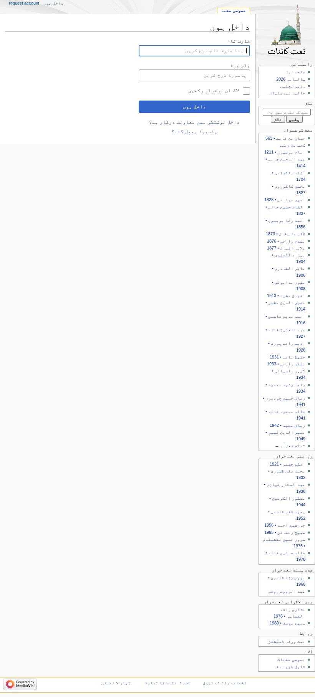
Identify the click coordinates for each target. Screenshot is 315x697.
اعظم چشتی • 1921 (287, 464)
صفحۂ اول (295, 71)
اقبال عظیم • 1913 (286, 295)
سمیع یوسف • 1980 (287, 623)
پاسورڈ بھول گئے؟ (194, 131)
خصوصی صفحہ (233, 10)
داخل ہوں (194, 106)
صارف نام (238, 41)
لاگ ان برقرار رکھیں (213, 90)
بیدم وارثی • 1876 (286, 241)
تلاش (309, 103)
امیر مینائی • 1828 (284, 199)
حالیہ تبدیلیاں (287, 93)
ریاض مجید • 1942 (287, 425)
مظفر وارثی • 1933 (286, 364)
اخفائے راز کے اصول (225, 682)
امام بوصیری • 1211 (284, 152)
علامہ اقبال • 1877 (286, 248)
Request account (24, 3)
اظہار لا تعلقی (117, 682)
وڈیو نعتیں (292, 86)
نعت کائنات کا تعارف (168, 682)
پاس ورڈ (240, 65)
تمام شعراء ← (290, 445)
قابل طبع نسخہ (289, 666)
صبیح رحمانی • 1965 (284, 532)
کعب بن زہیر (292, 145)
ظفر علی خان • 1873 (285, 233)
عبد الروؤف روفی (286, 591)
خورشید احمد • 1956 (284, 525)
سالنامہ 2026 (290, 79)
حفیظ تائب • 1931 (287, 357)
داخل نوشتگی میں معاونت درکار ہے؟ (194, 122)
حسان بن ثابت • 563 (285, 138)
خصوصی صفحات (291, 659)
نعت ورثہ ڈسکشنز (286, 641)
